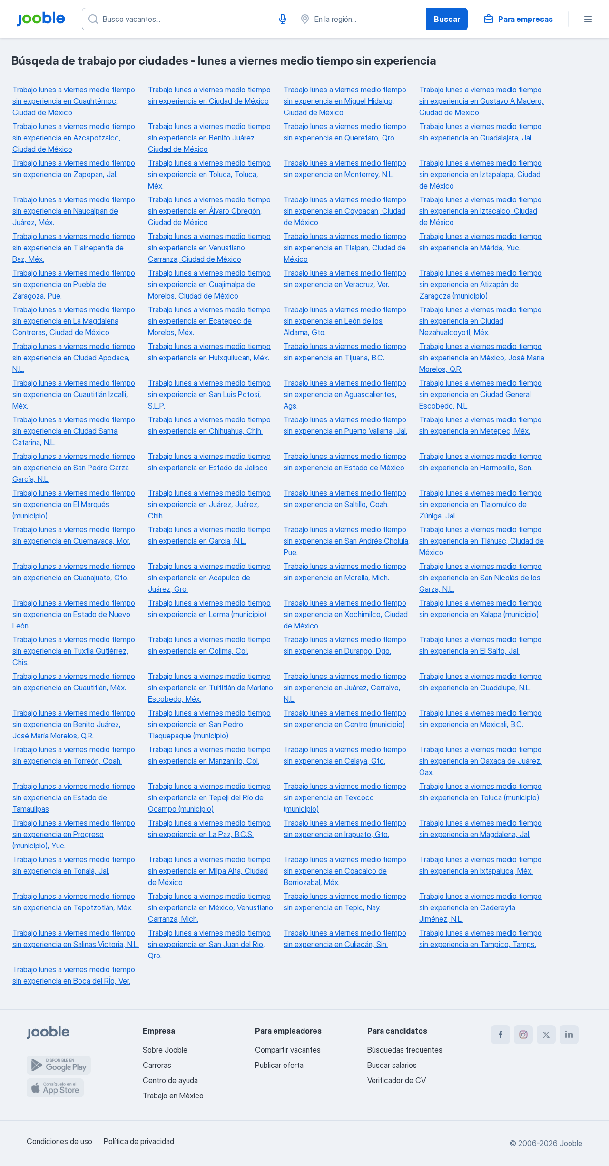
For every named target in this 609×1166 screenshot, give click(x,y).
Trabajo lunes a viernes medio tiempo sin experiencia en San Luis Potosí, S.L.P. (209, 394)
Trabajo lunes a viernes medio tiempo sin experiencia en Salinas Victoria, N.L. (75, 938)
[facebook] (500, 1034)
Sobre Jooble (165, 1050)
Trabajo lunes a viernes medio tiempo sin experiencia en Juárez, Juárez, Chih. (209, 504)
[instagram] (523, 1034)
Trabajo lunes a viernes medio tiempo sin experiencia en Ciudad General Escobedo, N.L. (480, 394)
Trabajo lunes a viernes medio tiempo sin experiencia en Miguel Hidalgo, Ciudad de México (345, 101)
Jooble (571, 1143)
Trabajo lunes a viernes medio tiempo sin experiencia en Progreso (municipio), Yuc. (73, 834)
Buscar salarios (392, 1065)
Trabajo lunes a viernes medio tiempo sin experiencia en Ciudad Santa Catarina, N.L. (73, 431)
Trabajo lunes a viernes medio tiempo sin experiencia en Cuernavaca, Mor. (73, 535)
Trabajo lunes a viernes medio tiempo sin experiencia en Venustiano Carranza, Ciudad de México (209, 247)
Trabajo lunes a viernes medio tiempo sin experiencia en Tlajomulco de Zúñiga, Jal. (480, 504)
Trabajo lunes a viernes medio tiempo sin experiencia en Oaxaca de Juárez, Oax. (480, 761)
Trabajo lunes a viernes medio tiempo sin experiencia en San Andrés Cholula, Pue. (347, 541)
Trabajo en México (173, 1095)
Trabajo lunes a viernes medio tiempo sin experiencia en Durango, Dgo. (345, 645)
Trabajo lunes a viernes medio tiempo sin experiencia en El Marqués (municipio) (73, 504)
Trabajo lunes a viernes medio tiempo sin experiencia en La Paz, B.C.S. (209, 828)
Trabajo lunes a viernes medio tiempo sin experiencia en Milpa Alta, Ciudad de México (209, 871)
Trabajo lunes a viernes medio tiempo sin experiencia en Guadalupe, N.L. (480, 681)
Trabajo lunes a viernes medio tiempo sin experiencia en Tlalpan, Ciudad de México (345, 247)
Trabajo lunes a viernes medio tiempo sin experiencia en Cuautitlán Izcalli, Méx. (73, 394)
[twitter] (546, 1034)
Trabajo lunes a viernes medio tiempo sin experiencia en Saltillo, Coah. (345, 498)
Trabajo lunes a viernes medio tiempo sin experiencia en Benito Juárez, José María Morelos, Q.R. (73, 724)
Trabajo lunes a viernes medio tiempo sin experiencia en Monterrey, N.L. (345, 168)
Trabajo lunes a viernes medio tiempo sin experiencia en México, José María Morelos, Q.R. (481, 357)
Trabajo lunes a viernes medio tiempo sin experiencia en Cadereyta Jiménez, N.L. (480, 907)
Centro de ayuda (170, 1080)
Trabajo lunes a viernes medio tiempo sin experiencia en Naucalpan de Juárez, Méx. (73, 211)
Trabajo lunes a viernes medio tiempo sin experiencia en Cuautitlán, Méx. (73, 681)
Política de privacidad (139, 1141)
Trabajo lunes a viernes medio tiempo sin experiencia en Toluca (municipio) (480, 791)
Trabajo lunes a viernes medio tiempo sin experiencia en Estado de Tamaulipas (73, 797)
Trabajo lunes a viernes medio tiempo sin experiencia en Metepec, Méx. (480, 425)
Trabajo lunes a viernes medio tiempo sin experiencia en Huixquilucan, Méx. (209, 351)
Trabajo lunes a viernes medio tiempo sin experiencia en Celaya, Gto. (345, 755)
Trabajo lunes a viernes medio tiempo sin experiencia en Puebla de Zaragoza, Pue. (73, 284)
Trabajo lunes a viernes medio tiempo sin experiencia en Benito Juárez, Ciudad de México (209, 137)
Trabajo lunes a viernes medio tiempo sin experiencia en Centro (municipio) (345, 718)
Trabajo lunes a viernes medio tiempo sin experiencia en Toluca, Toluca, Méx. (209, 174)
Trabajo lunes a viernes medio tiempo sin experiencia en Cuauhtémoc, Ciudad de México (73, 101)
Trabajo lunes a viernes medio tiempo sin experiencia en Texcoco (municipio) (345, 797)
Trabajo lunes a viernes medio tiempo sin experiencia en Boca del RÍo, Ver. (73, 975)
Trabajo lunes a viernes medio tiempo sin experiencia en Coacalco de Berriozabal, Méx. (345, 871)
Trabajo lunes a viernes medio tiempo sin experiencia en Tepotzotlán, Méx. (73, 901)
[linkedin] (569, 1034)
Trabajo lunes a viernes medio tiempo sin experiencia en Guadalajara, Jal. (480, 131)
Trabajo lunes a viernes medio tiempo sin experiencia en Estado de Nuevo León (73, 614)
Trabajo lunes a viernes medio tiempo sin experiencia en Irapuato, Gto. (345, 828)
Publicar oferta (279, 1065)
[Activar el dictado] (282, 19)
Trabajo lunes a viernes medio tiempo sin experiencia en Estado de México (345, 461)
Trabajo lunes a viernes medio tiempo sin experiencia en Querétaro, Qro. (345, 131)
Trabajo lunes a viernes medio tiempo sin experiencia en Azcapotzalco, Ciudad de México (73, 137)
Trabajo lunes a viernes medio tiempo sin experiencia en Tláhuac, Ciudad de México (481, 541)
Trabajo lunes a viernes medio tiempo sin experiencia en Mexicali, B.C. (480, 718)
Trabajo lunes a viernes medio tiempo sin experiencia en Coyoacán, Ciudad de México (345, 211)
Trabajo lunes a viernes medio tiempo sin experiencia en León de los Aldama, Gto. (345, 321)
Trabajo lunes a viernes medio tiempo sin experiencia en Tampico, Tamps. (480, 938)
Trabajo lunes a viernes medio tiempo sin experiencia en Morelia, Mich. (345, 571)
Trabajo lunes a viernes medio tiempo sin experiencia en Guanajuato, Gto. (73, 571)
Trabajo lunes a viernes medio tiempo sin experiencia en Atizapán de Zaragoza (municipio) (480, 284)
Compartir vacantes (288, 1050)
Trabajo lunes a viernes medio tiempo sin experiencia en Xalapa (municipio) (480, 608)
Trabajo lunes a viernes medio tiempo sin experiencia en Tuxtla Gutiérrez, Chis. (73, 651)
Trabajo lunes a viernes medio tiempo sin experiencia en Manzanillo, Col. (209, 755)
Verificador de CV (396, 1080)
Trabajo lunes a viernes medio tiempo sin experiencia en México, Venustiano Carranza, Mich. (210, 907)
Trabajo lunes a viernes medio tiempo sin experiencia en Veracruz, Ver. (345, 278)
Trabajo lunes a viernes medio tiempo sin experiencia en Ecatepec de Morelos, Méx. (209, 321)
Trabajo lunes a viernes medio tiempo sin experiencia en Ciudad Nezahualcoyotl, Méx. (480, 321)
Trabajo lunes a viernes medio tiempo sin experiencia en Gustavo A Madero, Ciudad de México (481, 101)
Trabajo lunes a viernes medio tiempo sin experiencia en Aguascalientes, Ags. (345, 394)
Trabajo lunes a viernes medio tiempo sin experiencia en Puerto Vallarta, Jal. (345, 425)
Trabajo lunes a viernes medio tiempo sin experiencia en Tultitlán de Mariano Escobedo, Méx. (210, 687)
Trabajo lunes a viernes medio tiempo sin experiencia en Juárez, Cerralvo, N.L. (345, 687)
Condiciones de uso (59, 1141)
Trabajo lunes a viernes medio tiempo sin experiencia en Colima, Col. (209, 645)
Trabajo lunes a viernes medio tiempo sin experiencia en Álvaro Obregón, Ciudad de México (209, 211)
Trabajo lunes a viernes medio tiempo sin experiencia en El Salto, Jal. (480, 645)
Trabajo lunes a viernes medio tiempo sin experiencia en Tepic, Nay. (345, 901)
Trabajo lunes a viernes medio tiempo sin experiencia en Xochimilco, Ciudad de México (346, 614)
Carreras (157, 1065)
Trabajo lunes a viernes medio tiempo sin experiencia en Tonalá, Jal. (73, 865)
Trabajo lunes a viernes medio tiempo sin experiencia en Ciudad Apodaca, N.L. (73, 357)
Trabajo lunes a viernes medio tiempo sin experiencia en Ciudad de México (209, 95)
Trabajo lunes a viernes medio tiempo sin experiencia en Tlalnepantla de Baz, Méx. (73, 247)
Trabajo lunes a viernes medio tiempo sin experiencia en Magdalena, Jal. (480, 828)
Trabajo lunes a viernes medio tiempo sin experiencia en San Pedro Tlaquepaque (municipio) (209, 724)
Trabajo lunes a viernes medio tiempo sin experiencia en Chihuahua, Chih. (209, 425)
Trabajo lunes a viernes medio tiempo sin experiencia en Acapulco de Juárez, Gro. (209, 577)
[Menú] (588, 19)
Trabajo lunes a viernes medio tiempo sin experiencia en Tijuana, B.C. (345, 351)
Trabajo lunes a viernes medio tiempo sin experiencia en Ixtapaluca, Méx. (480, 865)
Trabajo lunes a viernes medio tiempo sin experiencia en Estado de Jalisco (209, 461)
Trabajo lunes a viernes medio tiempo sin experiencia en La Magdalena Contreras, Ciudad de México (73, 321)
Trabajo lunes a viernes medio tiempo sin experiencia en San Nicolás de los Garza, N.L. (480, 577)
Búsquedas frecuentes (404, 1050)
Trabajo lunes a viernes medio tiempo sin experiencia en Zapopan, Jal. (73, 168)
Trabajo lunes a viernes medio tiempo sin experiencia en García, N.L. (209, 535)
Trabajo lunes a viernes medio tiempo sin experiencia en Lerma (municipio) (209, 608)
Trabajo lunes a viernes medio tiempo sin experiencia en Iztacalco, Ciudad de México (480, 211)
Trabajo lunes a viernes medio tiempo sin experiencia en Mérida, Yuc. (480, 241)
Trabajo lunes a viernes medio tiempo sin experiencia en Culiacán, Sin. (345, 938)
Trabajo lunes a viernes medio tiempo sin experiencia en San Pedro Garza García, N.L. (73, 467)
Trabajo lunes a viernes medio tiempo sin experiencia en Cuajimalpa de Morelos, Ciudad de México (209, 284)
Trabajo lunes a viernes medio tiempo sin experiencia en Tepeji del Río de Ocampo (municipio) (209, 797)
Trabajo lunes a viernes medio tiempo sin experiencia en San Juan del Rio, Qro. (209, 944)
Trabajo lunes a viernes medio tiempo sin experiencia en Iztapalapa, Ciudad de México (480, 174)
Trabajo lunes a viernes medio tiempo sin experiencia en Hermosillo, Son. (480, 461)
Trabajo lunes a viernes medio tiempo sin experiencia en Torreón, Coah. (73, 755)
